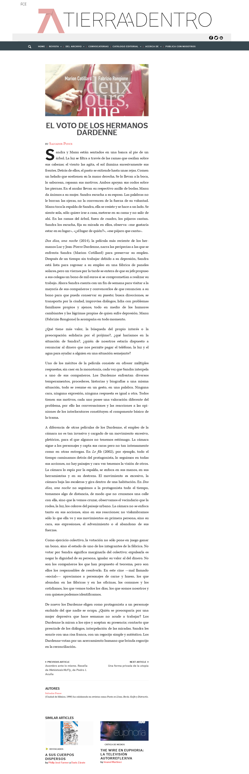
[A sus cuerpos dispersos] (69, 733)
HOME (41, 46)
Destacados (56, 749)
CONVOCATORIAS (98, 46)
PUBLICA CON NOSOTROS (181, 46)
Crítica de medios (115, 744)
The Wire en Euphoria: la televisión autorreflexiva (122, 754)
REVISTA (53, 47)
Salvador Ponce (60, 143)
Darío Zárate (78, 762)
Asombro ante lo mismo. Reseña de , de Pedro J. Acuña (66, 670)
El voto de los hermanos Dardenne (97, 129)
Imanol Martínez (113, 762)
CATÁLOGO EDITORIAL (125, 47)
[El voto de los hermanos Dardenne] (97, 90)
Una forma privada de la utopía (128, 665)
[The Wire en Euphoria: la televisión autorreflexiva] (124, 730)
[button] (31, 54)
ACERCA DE (151, 47)
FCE (24, 4)
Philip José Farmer (58, 762)
